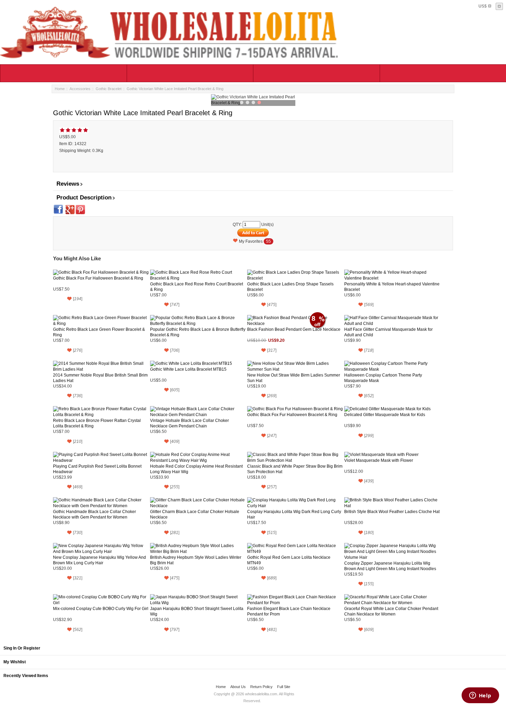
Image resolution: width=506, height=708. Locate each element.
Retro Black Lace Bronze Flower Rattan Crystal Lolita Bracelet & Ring (97, 423)
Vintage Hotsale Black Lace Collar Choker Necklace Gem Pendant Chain (189, 423)
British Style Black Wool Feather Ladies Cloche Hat (392, 511)
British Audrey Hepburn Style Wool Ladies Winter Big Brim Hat (195, 560)
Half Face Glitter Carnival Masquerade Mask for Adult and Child (388, 332)
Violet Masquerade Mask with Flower (378, 460)
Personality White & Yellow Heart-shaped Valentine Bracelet (392, 287)
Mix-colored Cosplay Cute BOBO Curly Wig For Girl (100, 608)
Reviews (67, 184)
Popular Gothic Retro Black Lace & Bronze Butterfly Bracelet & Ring (197, 332)
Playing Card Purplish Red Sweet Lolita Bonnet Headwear (97, 469)
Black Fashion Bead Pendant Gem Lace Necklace (293, 329)
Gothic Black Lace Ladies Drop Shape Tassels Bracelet (290, 287)
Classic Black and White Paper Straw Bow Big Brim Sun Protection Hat (294, 469)
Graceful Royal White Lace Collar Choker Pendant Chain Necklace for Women (391, 611)
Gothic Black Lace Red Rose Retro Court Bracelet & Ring (196, 287)
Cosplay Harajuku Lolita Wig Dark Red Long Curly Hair (294, 514)
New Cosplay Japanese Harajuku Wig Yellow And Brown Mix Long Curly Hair (99, 560)
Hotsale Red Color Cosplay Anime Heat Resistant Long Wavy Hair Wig (196, 469)
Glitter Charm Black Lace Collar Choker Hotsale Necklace (194, 514)
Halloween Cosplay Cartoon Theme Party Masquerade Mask (383, 378)
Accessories (80, 89)
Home (60, 89)
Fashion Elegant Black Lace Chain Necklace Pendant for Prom (288, 611)
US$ (482, 6)
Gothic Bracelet (109, 89)
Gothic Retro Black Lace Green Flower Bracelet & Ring (99, 332)
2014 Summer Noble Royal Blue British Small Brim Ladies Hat (100, 378)
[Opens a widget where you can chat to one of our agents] (480, 696)
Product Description (84, 197)
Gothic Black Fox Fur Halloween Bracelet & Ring (98, 278)
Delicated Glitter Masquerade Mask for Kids (384, 414)
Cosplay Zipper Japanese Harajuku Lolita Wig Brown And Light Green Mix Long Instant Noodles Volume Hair (390, 566)
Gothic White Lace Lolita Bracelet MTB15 (188, 369)
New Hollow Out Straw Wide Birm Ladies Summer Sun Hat (293, 378)
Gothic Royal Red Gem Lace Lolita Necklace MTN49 (288, 560)
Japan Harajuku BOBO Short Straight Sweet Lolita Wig (196, 611)
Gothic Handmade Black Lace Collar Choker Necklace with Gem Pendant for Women (94, 514)
